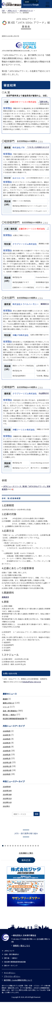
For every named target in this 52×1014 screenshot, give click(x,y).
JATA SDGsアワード (26, 10)
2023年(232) (7, 798)
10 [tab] (18, 845)
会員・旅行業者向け (10, 711)
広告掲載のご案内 (26, 853)
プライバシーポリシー (12, 976)
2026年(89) (7, 786)
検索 (36, 814)
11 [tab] (20, 845)
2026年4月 (6, 746)
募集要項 (5, 597)
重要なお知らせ (8, 703)
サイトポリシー (9, 972)
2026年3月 (6, 750)
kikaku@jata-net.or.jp (31, 681)
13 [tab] (25, 845)
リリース (6, 707)
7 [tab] (10, 845)
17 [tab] (35, 845)
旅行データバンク (11, 965)
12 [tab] (23, 845)
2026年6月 (6, 739)
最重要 (5, 699)
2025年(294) (7, 790)
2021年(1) (6, 806)
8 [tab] (13, 845)
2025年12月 (7, 762)
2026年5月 (6, 743)
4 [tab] (3, 845)
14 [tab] (28, 845)
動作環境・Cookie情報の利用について (18, 980)
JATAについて (12, 10)
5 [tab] (5, 845)
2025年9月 (6, 774)
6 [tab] (8, 845)
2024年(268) (7, 794)
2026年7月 (6, 735)
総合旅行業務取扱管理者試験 (13, 718)
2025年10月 (7, 770)
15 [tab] (30, 845)
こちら (40, 141)
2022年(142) (7, 802)
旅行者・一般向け (9, 714)
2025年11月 (7, 766)
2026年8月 (6, 731)
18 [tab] (38, 845)
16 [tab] (33, 845)
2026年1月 (6, 758)
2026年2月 (6, 754)
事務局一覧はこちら (21, 945)
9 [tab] (15, 845)
